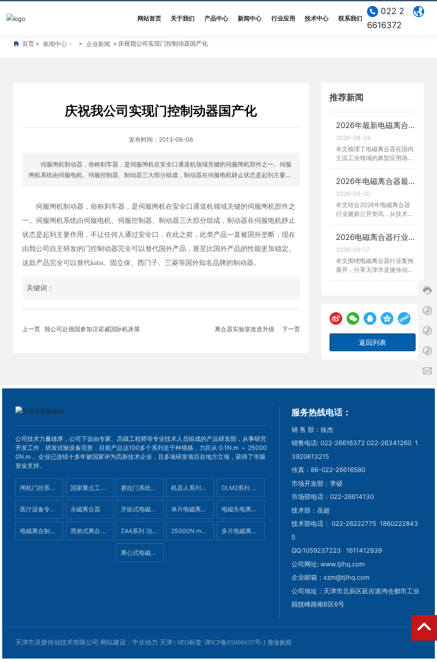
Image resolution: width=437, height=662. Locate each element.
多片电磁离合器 (239, 533)
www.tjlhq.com (342, 564)
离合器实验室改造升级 (244, 328)
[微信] (353, 318)
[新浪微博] (335, 318)
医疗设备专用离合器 (38, 512)
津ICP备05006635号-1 (235, 642)
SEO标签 (189, 642)
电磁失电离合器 (239, 512)
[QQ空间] (387, 318)
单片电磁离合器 (189, 512)
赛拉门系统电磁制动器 (139, 490)
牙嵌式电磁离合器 (139, 512)
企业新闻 (98, 43)
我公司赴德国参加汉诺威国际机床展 (92, 328)
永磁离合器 (85, 509)
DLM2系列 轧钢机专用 (239, 490)
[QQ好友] (370, 318)
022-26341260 (389, 443)
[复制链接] (404, 318)
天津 (166, 642)
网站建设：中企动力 (129, 642)
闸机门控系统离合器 (38, 490)
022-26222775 (354, 523)
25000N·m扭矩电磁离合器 (189, 533)
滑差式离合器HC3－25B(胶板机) (89, 533)
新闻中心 (55, 43)
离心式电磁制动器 (139, 555)
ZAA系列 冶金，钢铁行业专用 (139, 533)
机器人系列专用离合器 (189, 490)
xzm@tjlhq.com (346, 577)
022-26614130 (352, 497)
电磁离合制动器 (38, 533)
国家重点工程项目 (88, 490)
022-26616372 (342, 443)
